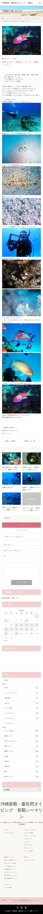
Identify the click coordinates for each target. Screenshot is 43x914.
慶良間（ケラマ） (21, 751)
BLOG (14, 58)
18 (16, 629)
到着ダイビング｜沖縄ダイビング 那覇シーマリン (31, 468)
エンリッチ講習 (28, 851)
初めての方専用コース (10, 860)
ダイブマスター (28, 845)
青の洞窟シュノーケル (10, 875)
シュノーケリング (21, 713)
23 (6, 633)
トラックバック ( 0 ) (21, 530)
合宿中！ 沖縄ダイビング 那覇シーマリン (31, 488)
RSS (25, 907)
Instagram (21, 907)
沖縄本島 (21, 766)
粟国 (21, 771)
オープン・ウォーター (30, 836)
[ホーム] (2, 18)
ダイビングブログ (9, 833)
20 (26, 629)
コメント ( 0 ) (21, 525)
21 (31, 629)
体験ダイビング (21, 736)
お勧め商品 (20, 698)
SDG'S (20, 688)
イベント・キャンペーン (20, 693)
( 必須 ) (7, 544)
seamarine (12, 427)
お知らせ (21, 703)
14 (31, 624)
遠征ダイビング (21, 776)
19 (21, 629)
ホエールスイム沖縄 (9, 863)
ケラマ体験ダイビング (10, 866)
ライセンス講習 (21, 731)
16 (6, 629)
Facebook (17, 907)
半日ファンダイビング (21, 741)
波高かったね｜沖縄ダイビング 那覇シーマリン (11, 509)
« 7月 (5, 640)
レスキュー (27, 842)
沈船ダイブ (20, 761)
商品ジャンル (20, 746)
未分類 (21, 756)
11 (16, 624)
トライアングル (21, 718)
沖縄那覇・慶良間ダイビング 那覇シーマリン (21, 810)
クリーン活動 (20, 708)
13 (26, 624)
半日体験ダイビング (9, 869)
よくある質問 (8, 887)
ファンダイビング (13, 430)
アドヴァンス (28, 839)
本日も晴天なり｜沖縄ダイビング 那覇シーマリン (11, 468)
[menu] (40, 3)
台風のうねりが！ (8, 487)
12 (21, 624)
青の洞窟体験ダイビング (11, 878)
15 (36, 624)
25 (16, 633)
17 (11, 629)
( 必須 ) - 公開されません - (13, 550)
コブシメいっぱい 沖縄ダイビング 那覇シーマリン (31, 509)
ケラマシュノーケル (9, 872)
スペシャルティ (28, 848)
